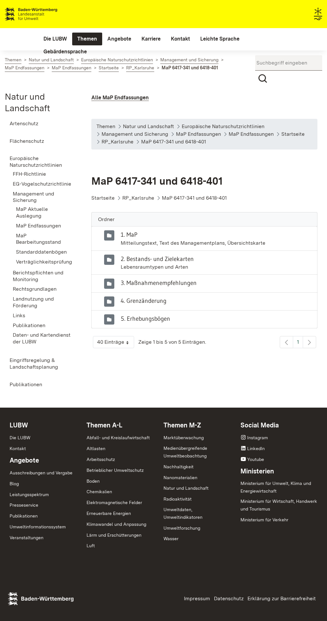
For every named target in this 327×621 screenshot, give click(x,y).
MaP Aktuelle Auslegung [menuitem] (32, 212)
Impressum (197, 598)
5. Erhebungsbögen (145, 318)
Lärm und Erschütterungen (114, 535)
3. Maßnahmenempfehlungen (159, 283)
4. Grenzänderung (143, 300)
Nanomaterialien (180, 477)
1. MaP (129, 234)
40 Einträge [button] (115, 343)
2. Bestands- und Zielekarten (157, 259)
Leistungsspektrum (29, 494)
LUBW (19, 425)
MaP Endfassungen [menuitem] (38, 226)
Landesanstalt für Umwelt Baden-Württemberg (42, 14)
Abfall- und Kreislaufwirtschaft (118, 437)
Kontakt (18, 448)
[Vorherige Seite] (286, 342)
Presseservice (24, 505)
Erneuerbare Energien (109, 513)
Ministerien (257, 471)
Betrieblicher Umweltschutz (115, 470)
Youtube (255, 459)
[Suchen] (262, 78)
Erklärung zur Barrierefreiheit (281, 598)
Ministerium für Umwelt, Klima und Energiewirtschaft (275, 487)
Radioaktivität (178, 499)
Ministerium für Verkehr (264, 519)
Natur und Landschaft (186, 488)
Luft (91, 545)
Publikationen (24, 515)
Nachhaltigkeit (179, 466)
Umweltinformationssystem (38, 526)
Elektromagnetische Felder (114, 502)
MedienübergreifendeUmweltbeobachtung (185, 452)
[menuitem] (55, 39)
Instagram (257, 437)
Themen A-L (104, 425)
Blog (14, 483)
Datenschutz (229, 598)
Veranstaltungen (26, 537)
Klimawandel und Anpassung (116, 524)
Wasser (171, 538)
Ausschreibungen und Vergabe (41, 472)
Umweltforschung (182, 528)
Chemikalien (99, 491)
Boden (93, 481)
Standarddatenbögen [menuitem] (41, 252)
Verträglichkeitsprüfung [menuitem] (44, 262)
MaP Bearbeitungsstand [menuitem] (38, 239)
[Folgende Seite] (309, 342)
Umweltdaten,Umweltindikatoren (183, 513)
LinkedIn (256, 448)
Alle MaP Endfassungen (120, 98)
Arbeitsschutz (101, 459)
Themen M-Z (182, 425)
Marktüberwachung (184, 437)
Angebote (24, 460)
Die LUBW (20, 437)
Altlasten (96, 448)
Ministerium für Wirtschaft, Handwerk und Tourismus (278, 505)
